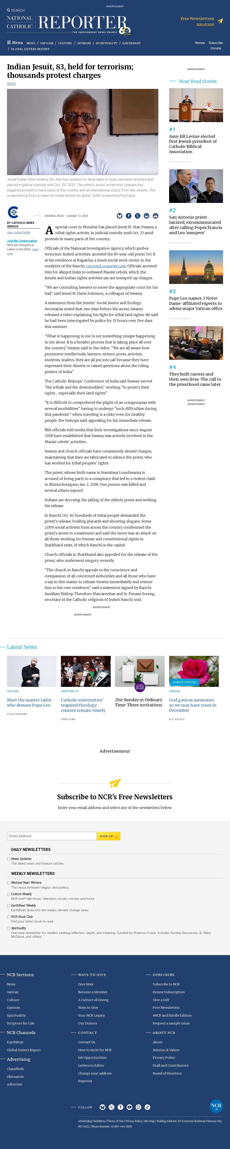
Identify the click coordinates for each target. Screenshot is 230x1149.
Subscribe (216, 43)
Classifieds (15, 1069)
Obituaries (15, 1077)
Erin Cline (68, 719)
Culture (65, 43)
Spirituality (106, 43)
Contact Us (86, 1042)
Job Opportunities (92, 1058)
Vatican (46, 43)
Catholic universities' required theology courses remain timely (83, 705)
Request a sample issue (171, 1023)
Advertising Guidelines (91, 1121)
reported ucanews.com (106, 266)
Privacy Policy (164, 1058)
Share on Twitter (137, 216)
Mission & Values (166, 1050)
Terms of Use (115, 1121)
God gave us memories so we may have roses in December (193, 705)
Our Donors (87, 1023)
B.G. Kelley (177, 719)
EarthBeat (131, 43)
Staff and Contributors (170, 1065)
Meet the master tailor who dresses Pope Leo (29, 703)
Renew (200, 43)
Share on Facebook (128, 216)
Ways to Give (88, 1008)
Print (155, 216)
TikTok (147, 1107)
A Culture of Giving (93, 1000)
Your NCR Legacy (91, 1015)
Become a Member (93, 992)
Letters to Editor (91, 1065)
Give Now (85, 984)
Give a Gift (161, 1000)
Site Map (149, 1121)
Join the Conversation (22, 240)
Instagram (138, 1107)
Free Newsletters (166, 1008)
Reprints (85, 1081)
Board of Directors (167, 1073)
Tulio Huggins (17, 714)
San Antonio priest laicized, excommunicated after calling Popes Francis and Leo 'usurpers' (195, 225)
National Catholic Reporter (216, 1106)
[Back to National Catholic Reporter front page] (68, 25)
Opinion (84, 43)
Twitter (111, 1107)
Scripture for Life (20, 1023)
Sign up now (205, 24)
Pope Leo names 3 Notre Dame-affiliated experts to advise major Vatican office (196, 303)
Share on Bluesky (119, 216)
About (157, 1042)
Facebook (120, 1107)
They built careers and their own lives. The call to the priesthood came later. (195, 379)
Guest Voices (185, 682)
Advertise (14, 1084)
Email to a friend (146, 216)
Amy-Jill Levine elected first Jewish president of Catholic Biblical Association (193, 144)
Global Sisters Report (30, 49)
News (31, 43)
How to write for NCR (95, 1050)
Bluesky (102, 1107)
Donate (216, 48)
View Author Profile (18, 232)
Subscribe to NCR (166, 984)
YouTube (129, 1107)
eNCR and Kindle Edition (172, 1015)
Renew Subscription (169, 992)
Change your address (95, 1073)
